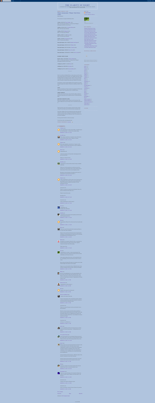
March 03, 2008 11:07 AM (66, 210)
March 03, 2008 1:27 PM (65, 279)
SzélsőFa (61, 213)
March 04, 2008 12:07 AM (66, 340)
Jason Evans (87, 12)
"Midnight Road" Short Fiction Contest (90, 45)
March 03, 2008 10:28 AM (66, 139)
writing (85, 82)
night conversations (87, 99)
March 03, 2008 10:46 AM (66, 184)
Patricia (61, 149)
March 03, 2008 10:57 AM (66, 203)
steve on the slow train (64, 334)
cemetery (85, 77)
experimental (86, 88)
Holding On (66, 31)
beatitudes (86, 93)
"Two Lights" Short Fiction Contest (90, 47)
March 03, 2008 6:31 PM (65, 323)
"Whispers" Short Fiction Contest (89, 36)
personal (85, 73)
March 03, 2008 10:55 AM (66, 197)
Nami (85, 97)
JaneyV (61, 343)
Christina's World (71, 58)
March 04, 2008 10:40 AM (66, 368)
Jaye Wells (62, 135)
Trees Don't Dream (70, 27)
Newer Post (59, 393)
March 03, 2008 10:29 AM (66, 146)
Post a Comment (60, 391)
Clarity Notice (86, 103)
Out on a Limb (76, 52)
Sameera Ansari (62, 282)
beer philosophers (87, 85)
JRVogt (61, 271)
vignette (85, 68)
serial (85, 70)
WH (61, 364)
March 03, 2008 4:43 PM (65, 302)
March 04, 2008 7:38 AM (65, 361)
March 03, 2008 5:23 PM (65, 317)
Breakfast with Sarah (74, 42)
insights (85, 74)
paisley (61, 326)
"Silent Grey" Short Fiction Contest (90, 42)
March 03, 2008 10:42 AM (66, 175)
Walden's (72, 45)
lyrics (85, 71)
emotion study (86, 104)
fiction (85, 67)
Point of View (70, 50)
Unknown (61, 142)
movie (85, 89)
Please (68, 34)
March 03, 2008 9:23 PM (65, 331)
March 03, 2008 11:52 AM (66, 247)
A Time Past (73, 47)
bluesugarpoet (62, 371)
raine (61, 205)
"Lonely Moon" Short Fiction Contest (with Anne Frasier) (90, 44)
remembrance (86, 81)
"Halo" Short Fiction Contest (89, 39)
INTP (85, 92)
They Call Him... (68, 22)
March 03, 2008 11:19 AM (66, 224)
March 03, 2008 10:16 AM (66, 132)
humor (85, 84)
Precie (61, 227)
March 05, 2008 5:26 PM (65, 389)
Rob (61, 288)
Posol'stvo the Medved (64, 294)
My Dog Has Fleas (67, 38)
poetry (85, 66)
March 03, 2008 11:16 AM (66, 217)
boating (85, 86)
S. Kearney (62, 128)
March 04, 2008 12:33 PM (65, 377)
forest (85, 78)
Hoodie (61, 239)
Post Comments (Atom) (66, 395)
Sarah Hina (62, 161)
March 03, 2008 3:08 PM (65, 285)
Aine (61, 250)
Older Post (80, 393)
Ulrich (85, 95)
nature (85, 79)
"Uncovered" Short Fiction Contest (90, 29)
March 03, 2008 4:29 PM (65, 291)
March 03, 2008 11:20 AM (66, 236)
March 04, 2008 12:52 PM (65, 383)
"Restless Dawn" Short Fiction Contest (90, 37)
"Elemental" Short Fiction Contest (89, 28)
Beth (61, 220)
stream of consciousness (88, 101)
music (85, 90)
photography (86, 96)
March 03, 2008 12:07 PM (65, 268)
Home (70, 393)
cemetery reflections (87, 100)
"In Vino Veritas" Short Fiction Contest (90, 32)
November (69, 66)
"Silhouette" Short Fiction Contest (89, 31)
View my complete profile (89, 14)
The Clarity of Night (77, 5)
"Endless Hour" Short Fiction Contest (90, 40)
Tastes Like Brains (71, 68)
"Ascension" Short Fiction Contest (89, 33)
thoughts (85, 75)
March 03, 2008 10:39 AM (66, 159)
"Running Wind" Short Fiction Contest (90, 35)
